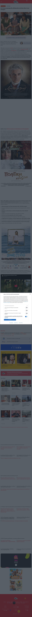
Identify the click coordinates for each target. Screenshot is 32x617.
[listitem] (16, 305)
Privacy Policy (21, 322)
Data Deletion (11, 322)
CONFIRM (10, 319)
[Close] (30, 294)
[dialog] (16, 308)
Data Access (16, 322)
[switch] (26, 307)
